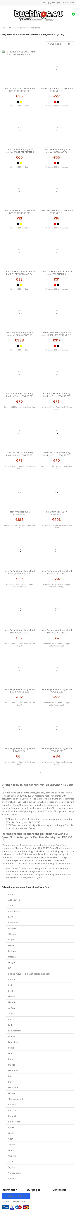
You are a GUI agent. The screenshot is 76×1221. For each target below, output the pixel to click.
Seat (10, 1139)
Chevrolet (13, 922)
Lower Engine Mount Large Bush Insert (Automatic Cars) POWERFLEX (19, 574)
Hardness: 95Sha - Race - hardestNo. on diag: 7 (19, 645)
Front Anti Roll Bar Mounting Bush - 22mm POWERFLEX (19, 394)
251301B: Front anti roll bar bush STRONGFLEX (57, 89)
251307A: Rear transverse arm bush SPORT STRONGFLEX (19, 272)
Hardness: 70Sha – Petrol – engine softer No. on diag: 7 (56, 586)
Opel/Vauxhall (15, 1099)
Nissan (11, 1093)
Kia (9, 1019)
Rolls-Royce (14, 1121)
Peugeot (12, 1104)
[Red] (55, 102)
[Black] (18, 102)
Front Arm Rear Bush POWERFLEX (19, 513)
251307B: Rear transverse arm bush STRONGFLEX (56, 272)
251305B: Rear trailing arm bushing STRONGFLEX (56, 150)
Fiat (10, 985)
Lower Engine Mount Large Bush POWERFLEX (56, 690)
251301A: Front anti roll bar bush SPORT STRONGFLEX (19, 89)
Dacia (11, 945)
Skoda (11, 1144)
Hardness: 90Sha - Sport (19, 106)
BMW (10, 917)
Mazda (11, 1065)
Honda (11, 996)
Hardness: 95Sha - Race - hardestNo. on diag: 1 (56, 526)
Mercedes (13, 1070)
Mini (10, 1082)
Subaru (12, 1156)
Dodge (11, 962)
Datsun (12, 956)
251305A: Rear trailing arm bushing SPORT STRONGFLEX (19, 150)
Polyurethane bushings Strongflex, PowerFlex (25, 887)
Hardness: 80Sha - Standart (56, 106)
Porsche (12, 1110)
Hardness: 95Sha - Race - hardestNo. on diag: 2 (56, 408)
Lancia (11, 1036)
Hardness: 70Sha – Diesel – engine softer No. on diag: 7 (19, 586)
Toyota (11, 1167)
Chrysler (12, 928)
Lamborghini (14, 1030)
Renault (12, 1116)
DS (9, 968)
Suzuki (11, 1161)
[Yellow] (21, 102)
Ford (10, 991)
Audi (10, 905)
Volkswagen (14, 1173)
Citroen (12, 934)
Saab (11, 1133)
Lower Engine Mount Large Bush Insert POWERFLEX (56, 572)
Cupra (11, 939)
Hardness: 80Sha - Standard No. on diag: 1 (19, 526)
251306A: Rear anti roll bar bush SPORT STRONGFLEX (19, 211)
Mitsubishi (13, 1087)
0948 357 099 (68, 3)
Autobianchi (14, 911)
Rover (11, 1127)
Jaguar (11, 1008)
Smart (11, 1150)
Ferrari (11, 979)
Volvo (11, 1178)
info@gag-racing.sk (51, 3)
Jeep (10, 1013)
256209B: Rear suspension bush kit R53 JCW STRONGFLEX (56, 333)
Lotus (11, 1053)
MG (10, 1076)
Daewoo (12, 951)
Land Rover (13, 1042)
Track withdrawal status (14, 1201)
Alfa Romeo (14, 900)
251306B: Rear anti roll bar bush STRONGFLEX (56, 211)
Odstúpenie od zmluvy (16, 1196)
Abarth (11, 894)
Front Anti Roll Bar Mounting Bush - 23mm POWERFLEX (19, 454)
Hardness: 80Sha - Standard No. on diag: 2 (19, 408)
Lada (10, 1025)
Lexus (11, 1047)
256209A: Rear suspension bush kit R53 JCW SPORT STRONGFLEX (19, 335)
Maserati (12, 1059)
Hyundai (12, 1002)
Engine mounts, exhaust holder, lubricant (29, 974)
